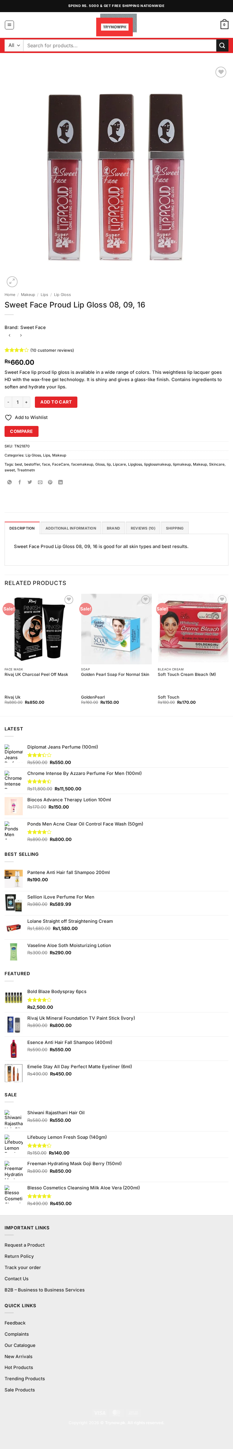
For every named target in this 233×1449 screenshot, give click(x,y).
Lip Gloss (62, 294)
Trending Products (25, 1378)
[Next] (228, 654)
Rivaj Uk (12, 697)
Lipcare (119, 464)
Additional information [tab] (71, 528)
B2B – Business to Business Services (45, 1290)
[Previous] (4, 654)
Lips (44, 294)
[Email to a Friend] (40, 482)
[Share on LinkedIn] (60, 482)
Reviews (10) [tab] (143, 528)
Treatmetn (26, 470)
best (18, 464)
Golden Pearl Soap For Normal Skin (115, 674)
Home (10, 294)
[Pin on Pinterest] (50, 482)
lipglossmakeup (157, 464)
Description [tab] (22, 528)
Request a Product (25, 1245)
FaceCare (60, 464)
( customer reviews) (52, 349)
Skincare (217, 464)
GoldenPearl (93, 697)
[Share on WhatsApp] (9, 482)
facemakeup (82, 464)
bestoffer (32, 464)
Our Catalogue (20, 1345)
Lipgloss (135, 464)
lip (109, 464)
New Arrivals (18, 1356)
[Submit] (222, 45)
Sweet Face (33, 327)
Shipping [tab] (175, 528)
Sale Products (20, 1390)
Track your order (23, 1267)
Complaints (17, 1334)
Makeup (28, 294)
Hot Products (19, 1367)
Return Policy (19, 1256)
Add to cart (56, 401)
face (46, 464)
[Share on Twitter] (30, 482)
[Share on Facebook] (20, 482)
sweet (10, 470)
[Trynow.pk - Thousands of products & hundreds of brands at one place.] (116, 24)
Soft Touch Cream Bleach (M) (187, 674)
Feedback (15, 1323)
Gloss (100, 464)
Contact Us (17, 1278)
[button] (9, 25)
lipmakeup (182, 464)
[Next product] (9, 335)
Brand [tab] (113, 528)
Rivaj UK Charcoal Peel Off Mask (36, 674)
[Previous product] (20, 335)
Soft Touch (168, 697)
